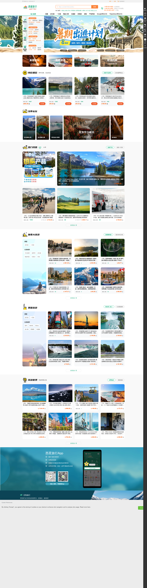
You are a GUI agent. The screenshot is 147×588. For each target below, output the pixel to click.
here (88, 507)
